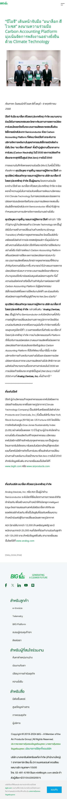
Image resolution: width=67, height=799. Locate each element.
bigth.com (8, 788)
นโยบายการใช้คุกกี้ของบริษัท (38, 749)
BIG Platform (19, 624)
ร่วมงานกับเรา (19, 665)
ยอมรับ (54, 789)
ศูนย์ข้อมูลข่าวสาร (21, 707)
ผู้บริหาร (16, 723)
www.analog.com (25, 541)
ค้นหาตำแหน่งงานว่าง (22, 657)
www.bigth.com (13, 466)
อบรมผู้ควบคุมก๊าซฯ (22, 632)
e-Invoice (17, 608)
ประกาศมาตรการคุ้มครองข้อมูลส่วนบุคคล (28, 744)
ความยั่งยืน (18, 682)
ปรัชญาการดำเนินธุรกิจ (24, 673)
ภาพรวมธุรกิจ (19, 715)
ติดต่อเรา (17, 640)
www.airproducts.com (38, 466)
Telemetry (18, 616)
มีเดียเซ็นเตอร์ (19, 699)
